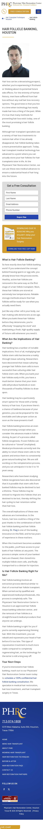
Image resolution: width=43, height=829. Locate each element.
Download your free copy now (21, 249)
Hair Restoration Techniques (15, 757)
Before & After (9, 761)
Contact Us (7, 770)
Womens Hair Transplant (14, 752)
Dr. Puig (13, 530)
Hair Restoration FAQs (12, 765)
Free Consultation (19, 11)
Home (4, 739)
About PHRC (7, 748)
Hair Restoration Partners (14, 774)
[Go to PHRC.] (3, 18)
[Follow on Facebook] (4, 789)
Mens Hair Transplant (12, 744)
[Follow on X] (9, 789)
